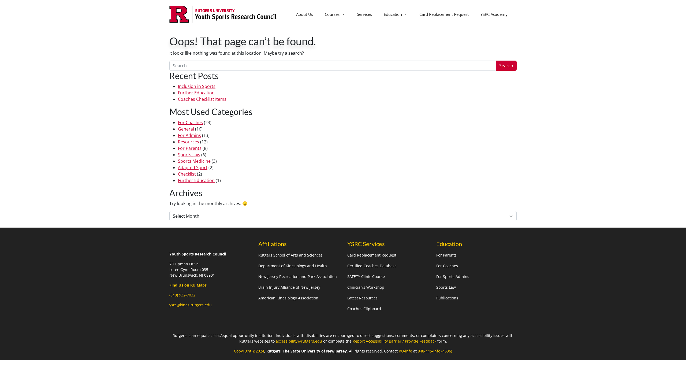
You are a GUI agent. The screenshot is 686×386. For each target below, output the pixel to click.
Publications (447, 297)
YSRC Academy (494, 14)
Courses (332, 14)
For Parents (190, 148)
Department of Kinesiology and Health (292, 265)
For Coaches (190, 122)
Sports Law (189, 155)
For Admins (189, 135)
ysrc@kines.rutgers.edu (190, 304)
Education (393, 14)
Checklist (187, 174)
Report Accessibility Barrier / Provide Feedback (394, 341)
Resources (188, 142)
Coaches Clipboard (364, 308)
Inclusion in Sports (196, 86)
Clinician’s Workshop (365, 287)
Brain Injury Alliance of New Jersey (289, 287)
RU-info (405, 351)
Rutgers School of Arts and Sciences (290, 255)
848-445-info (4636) (435, 351)
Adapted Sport (192, 167)
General (186, 129)
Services (364, 14)
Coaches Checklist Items (202, 99)
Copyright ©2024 (249, 351)
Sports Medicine (194, 161)
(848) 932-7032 (182, 295)
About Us (304, 14)
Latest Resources (362, 297)
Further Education (196, 93)
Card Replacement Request (444, 14)
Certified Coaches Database (372, 265)
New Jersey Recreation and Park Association (297, 276)
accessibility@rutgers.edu (299, 341)
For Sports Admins (452, 276)
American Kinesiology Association (288, 297)
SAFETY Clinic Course (366, 276)
